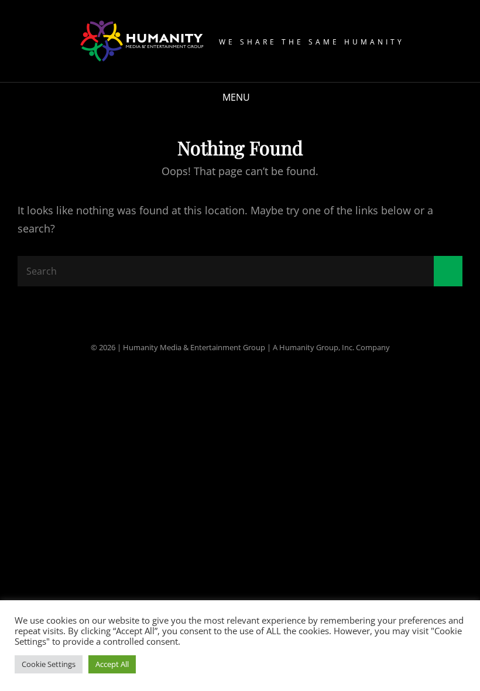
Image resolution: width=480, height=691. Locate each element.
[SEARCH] (266, 97)
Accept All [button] (112, 664)
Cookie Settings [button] (49, 664)
